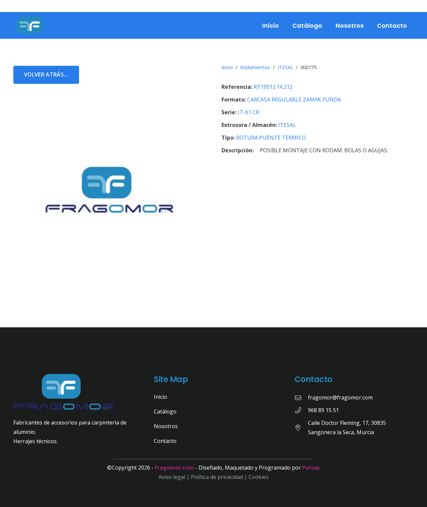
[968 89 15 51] (301, 410)
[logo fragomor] (30, 25)
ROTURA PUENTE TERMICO (271, 137)
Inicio (227, 67)
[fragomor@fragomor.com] (301, 397)
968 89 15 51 (323, 410)
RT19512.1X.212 (273, 87)
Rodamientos (255, 67)
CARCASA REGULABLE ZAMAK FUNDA (294, 99)
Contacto (165, 441)
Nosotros (166, 426)
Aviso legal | (174, 477)
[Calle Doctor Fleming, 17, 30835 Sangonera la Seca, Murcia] (301, 428)
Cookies (259, 477)
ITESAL (285, 67)
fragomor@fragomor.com (340, 397)
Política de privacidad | (220, 477)
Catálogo (165, 411)
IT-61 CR (248, 112)
